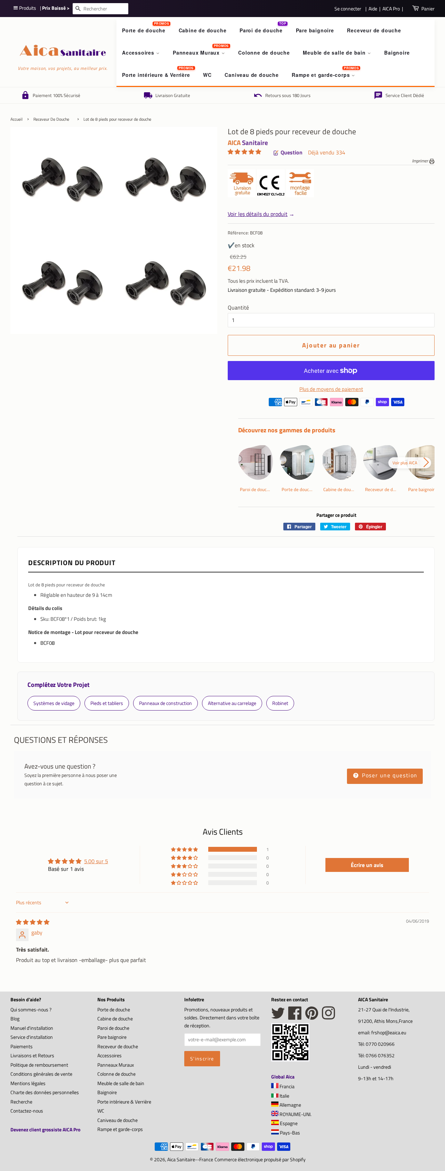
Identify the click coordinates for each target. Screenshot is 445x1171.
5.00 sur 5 (96, 861)
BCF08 (47, 643)
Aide (373, 8)
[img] (32, 922)
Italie (283, 1095)
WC (207, 74)
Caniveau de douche (251, 74)
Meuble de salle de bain (335, 52)
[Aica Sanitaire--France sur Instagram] (328, 1016)
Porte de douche (143, 30)
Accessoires (139, 52)
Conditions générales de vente (41, 1073)
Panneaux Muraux (197, 52)
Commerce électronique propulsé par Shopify (260, 1159)
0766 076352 (380, 1055)
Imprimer (420, 160)
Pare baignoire (315, 30)
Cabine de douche (203, 30)
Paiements (21, 1046)
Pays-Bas (289, 1132)
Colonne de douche (264, 52)
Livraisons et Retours (32, 1055)
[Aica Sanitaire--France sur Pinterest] (312, 1016)
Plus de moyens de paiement (331, 389)
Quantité (238, 307)
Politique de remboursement (39, 1064)
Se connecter (347, 8)
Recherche (21, 1101)
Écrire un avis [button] (367, 865)
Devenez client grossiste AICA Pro (45, 1129)
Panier (428, 8)
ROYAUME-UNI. (295, 1114)
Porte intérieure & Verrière (156, 74)
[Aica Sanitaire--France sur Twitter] (278, 1016)
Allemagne (289, 1104)
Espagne (288, 1123)
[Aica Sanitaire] (290, 1059)
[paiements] (336, 404)
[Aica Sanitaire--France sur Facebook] (295, 1016)
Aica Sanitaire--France (190, 1159)
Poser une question (389, 775)
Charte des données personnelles (44, 1092)
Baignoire (397, 52)
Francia (286, 1086)
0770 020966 (380, 1044)
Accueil (16, 119)
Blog (14, 1018)
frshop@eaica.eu (388, 1032)
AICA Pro (391, 8)
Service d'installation (31, 1037)
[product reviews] (244, 152)
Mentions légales (28, 1083)
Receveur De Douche (51, 119)
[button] (244, 151)
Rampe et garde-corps (321, 74)
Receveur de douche (374, 30)
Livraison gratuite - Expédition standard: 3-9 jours (282, 290)
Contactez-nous (26, 1110)
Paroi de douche (261, 30)
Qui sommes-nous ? (30, 1009)
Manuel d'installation (31, 1028)
